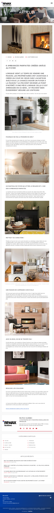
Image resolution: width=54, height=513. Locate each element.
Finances (31, 440)
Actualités (7, 447)
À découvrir (7, 442)
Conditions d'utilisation (27, 509)
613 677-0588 (8, 501)
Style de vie (32, 447)
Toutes (6, 440)
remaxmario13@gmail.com (13, 503)
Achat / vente (8, 445)
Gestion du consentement (39, 509)
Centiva (30, 511)
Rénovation (32, 445)
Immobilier (31, 442)
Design (9, 57)
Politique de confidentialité (15, 509)
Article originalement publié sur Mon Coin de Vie (17, 408)
